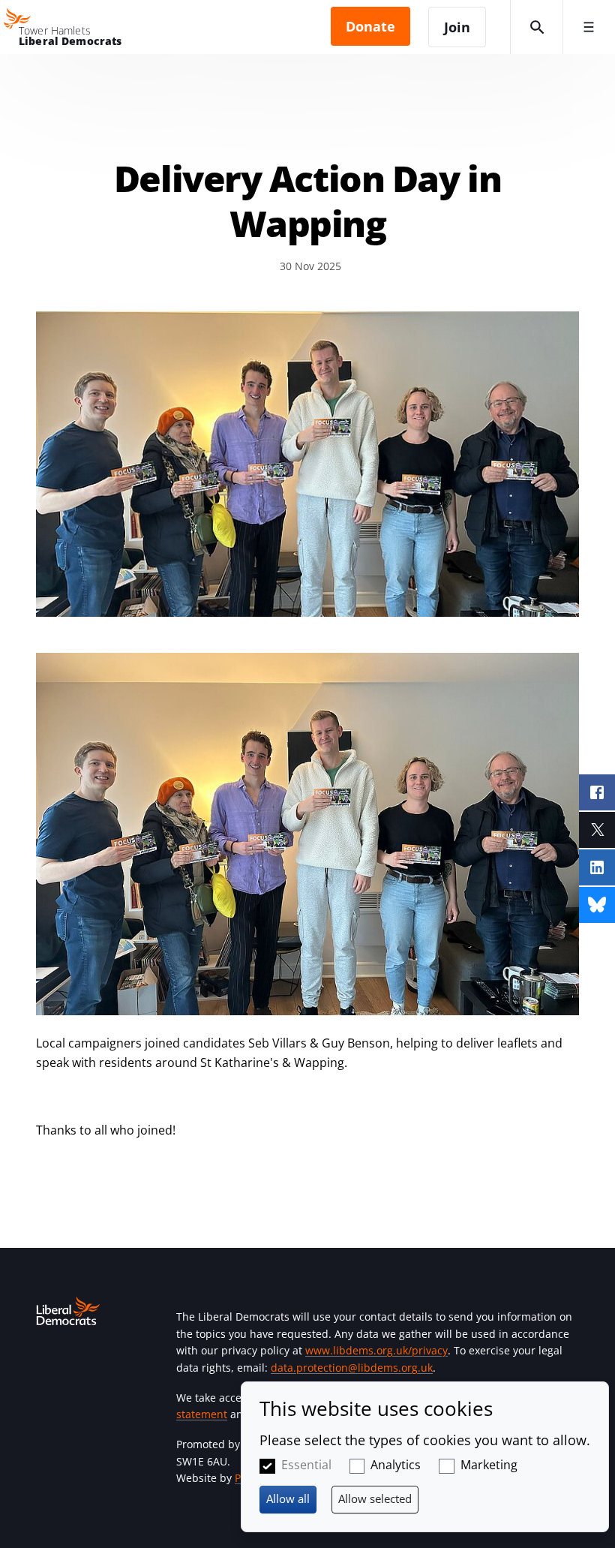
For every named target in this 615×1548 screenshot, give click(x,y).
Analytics (395, 1464)
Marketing (489, 1464)
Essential (306, 1464)
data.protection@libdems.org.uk (352, 1367)
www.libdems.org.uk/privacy (376, 1350)
